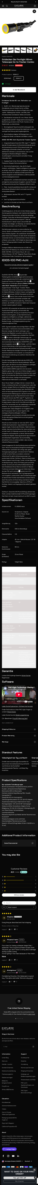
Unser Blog (5, 1058)
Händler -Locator (7, 1064)
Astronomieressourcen (9, 1105)
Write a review (19, 895)
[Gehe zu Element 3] (17, 50)
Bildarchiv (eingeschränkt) (7, 1082)
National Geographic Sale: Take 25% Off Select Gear (19, 1)
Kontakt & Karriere (7, 1067)
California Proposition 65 (9, 1126)
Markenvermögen (7, 1077)
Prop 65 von (5, 1086)
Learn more (31, 1014)
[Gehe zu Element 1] (4, 50)
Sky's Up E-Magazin (8, 1123)
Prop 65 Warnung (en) (19, 718)
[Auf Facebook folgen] (3, 1156)
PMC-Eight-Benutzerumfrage (26, 1092)
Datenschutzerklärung (9, 1071)
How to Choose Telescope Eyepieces (8, 1113)
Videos (4, 1109)
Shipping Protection (27, 1071)
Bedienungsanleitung (22, 715)
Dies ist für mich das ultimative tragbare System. (19, 265)
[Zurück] (2, 2)
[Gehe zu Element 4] (23, 50)
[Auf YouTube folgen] (13, 1156)
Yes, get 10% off (19, 1178)
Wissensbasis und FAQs (28, 1079)
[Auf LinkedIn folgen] (18, 1156)
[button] (6, 70)
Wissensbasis (11, 712)
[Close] (34, 1170)
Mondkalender (6, 1102)
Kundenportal (25, 1058)
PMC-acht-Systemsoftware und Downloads (27, 1085)
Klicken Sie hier (26, 675)
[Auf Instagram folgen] (8, 1156)
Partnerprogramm (7, 1074)
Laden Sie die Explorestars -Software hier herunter (17, 706)
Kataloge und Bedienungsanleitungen (28, 1075)
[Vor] (35, 2)
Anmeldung (24, 1064)
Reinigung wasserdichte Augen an (9, 1119)
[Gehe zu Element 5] (29, 50)
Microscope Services (27, 1067)
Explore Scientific (7, 56)
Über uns (4, 1061)
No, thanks (19, 1181)
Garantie (23, 1061)
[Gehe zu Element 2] (11, 50)
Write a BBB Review (8, 1089)
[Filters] (4, 907)
